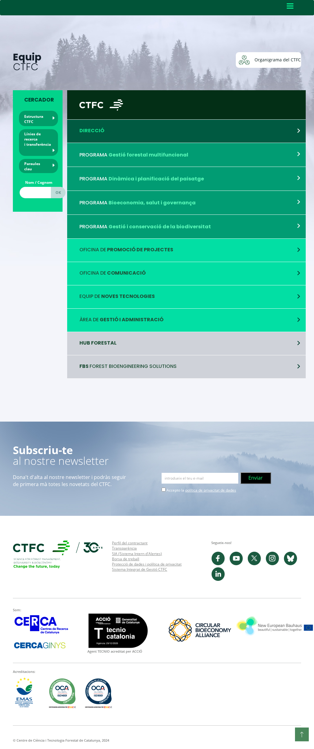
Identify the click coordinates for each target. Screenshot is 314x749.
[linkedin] (219, 579)
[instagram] (275, 564)
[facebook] (220, 564)
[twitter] (256, 564)
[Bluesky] (292, 564)
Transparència (124, 548)
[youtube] (238, 564)
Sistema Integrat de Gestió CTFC (139, 569)
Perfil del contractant (129, 543)
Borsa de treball (125, 559)
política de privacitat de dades (210, 490)
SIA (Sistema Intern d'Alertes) (137, 553)
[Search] (58, 192)
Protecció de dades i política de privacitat (147, 564)
